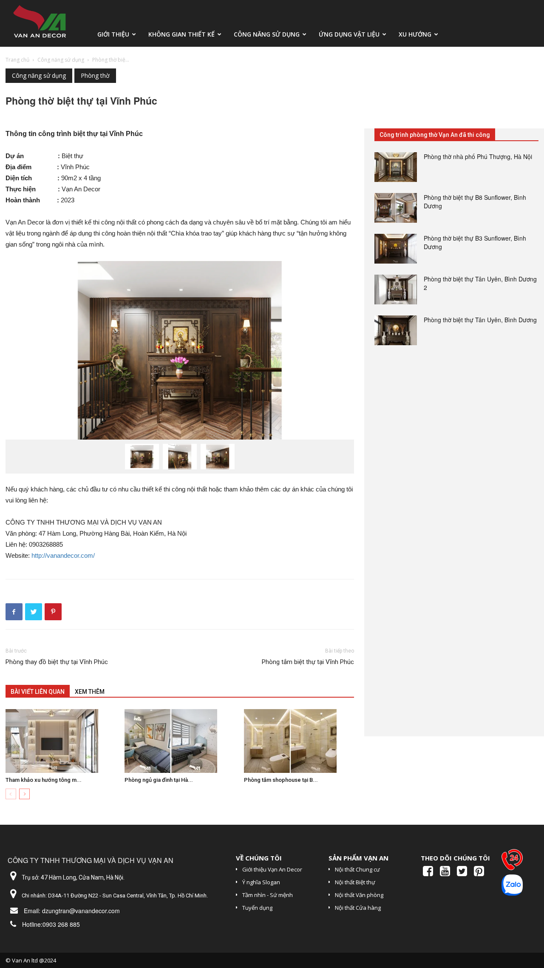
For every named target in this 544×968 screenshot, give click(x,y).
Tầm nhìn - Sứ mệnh (267, 895)
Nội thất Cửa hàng (358, 907)
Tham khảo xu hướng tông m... (44, 780)
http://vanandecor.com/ (63, 555)
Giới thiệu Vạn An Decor (272, 869)
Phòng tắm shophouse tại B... (281, 780)
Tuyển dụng (257, 907)
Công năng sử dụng (267, 34)
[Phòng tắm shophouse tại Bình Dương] (299, 741)
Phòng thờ (95, 75)
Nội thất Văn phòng (359, 895)
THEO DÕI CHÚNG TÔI (455, 858)
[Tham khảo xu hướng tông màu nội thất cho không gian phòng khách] (61, 741)
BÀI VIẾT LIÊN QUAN (38, 691)
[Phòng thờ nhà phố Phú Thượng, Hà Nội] (395, 167)
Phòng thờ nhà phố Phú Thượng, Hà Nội (478, 156)
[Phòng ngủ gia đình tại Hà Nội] (180, 741)
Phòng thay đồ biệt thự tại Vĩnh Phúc (57, 662)
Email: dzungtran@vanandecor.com (72, 910)
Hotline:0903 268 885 (51, 924)
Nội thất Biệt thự (355, 882)
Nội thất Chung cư (357, 869)
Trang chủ (17, 59)
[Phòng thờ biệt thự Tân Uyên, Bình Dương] (395, 330)
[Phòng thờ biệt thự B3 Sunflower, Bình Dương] (395, 249)
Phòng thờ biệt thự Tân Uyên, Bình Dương (480, 319)
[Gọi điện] (512, 861)
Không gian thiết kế (181, 34)
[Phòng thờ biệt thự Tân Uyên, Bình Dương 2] (395, 289)
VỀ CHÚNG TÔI (259, 858)
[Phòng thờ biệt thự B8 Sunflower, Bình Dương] (395, 208)
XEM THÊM (90, 691)
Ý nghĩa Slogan (261, 882)
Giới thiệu (113, 34)
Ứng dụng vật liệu (349, 34)
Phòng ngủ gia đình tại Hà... (159, 780)
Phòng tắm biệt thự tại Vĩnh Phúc (308, 662)
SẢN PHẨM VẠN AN (358, 858)
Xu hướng (415, 34)
